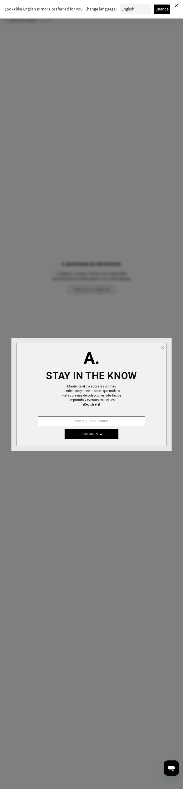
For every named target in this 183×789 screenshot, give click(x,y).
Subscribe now (91, 434)
